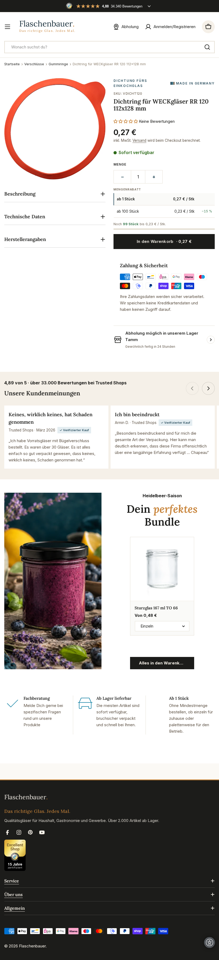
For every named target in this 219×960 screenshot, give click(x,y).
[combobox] (109, 47)
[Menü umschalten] (7, 27)
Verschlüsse (34, 64)
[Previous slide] (192, 388)
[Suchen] (207, 47)
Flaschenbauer (32, 945)
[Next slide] (208, 388)
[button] (126, 121)
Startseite (12, 64)
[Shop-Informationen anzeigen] (211, 340)
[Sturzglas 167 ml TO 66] (162, 569)
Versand (139, 140)
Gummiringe (58, 64)
